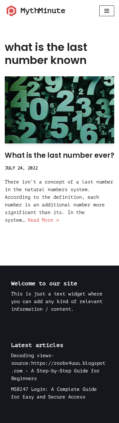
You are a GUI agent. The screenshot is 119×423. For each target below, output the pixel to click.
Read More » (43, 220)
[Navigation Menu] (106, 10)
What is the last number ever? (59, 155)
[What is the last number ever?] (59, 110)
